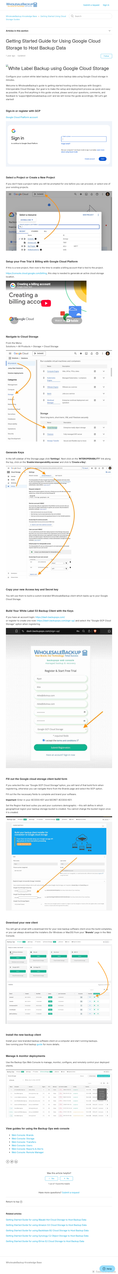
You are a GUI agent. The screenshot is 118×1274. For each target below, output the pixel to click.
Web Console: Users (22, 1145)
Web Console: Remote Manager (28, 1152)
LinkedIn (16, 1161)
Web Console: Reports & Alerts (27, 1149)
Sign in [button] (106, 5)
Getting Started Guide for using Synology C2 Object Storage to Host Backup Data (47, 1235)
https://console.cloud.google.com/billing (26, 273)
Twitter (12, 1161)
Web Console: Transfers (24, 1142)
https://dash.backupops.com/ (50, 617)
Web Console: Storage (23, 1138)
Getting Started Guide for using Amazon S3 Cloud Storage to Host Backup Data (46, 1225)
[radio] (51, 1178)
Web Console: (19, 1135)
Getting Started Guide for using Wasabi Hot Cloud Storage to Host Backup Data (46, 1219)
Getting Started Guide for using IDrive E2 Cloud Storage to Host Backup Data (45, 1241)
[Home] (22, 6)
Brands (30, 1135)
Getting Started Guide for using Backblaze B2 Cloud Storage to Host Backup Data (47, 1230)
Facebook (7, 1161)
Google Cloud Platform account (22, 117)
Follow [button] (106, 56)
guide (39, 1044)
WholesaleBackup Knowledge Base (21, 16)
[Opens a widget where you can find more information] (107, 1269)
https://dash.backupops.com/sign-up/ (56, 620)
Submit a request (91, 5)
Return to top (12, 1201)
